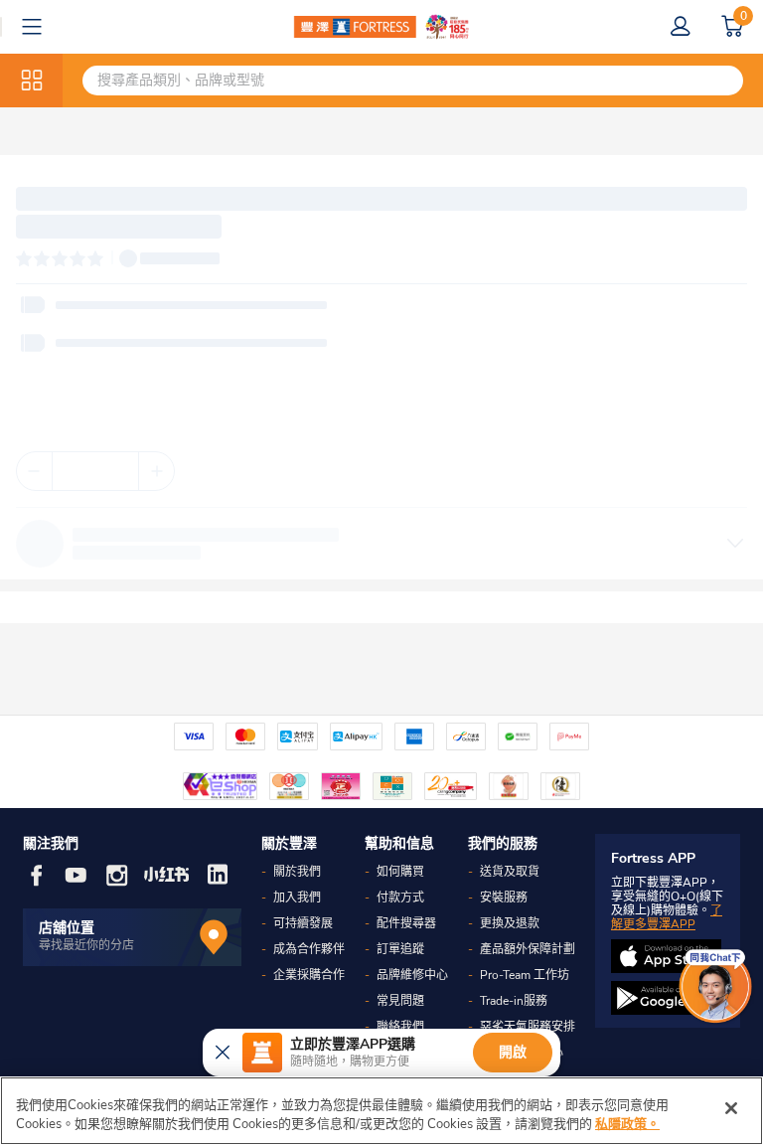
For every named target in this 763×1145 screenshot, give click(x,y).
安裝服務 (504, 897)
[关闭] (731, 1108)
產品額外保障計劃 (527, 949)
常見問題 (400, 1001)
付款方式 (400, 897)
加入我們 (297, 897)
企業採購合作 (309, 975)
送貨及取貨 (509, 872)
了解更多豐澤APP (666, 917)
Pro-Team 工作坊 (524, 975)
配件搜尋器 (406, 923)
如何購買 (400, 872)
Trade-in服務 (513, 1001)
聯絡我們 (400, 1027)
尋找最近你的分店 (86, 945)
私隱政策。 (627, 1124)
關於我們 (297, 872)
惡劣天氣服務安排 (527, 1027)
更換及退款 (509, 923)
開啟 (513, 1052)
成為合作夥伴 (309, 949)
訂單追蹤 (400, 949)
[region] (381, 1110)
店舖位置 (66, 927)
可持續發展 (303, 923)
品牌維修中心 (412, 975)
